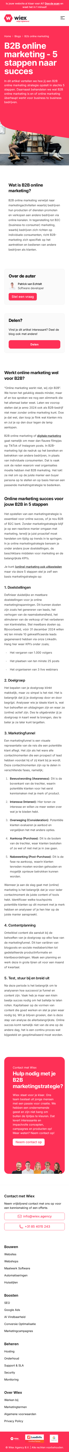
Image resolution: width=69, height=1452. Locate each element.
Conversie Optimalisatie (20, 1324)
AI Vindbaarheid (14, 1317)
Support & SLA (14, 1365)
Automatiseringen (15, 1275)
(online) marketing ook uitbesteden (38, 566)
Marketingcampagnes (18, 1331)
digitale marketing (49, 435)
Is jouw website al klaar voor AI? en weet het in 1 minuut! (34, 5)
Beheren (11, 1344)
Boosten (11, 1295)
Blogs (18, 36)
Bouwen (11, 1247)
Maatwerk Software (17, 1268)
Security (9, 1372)
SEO (7, 1303)
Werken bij (11, 1400)
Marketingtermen (15, 1407)
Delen (34, 344)
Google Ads (12, 1310)
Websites (10, 1254)
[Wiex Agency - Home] (17, 18)
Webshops (11, 1261)
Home (7, 36)
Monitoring (11, 1379)
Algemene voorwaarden (20, 1414)
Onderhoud (11, 1358)
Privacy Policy (13, 1421)
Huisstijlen (11, 1282)
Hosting (9, 1351)
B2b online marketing (36, 36)
